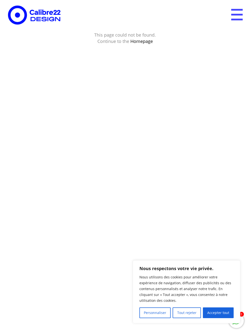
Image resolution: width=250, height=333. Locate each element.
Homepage (141, 41)
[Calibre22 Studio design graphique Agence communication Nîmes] (34, 15)
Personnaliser (155, 312)
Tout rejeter (187, 312)
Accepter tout (218, 312)
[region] (186, 291)
